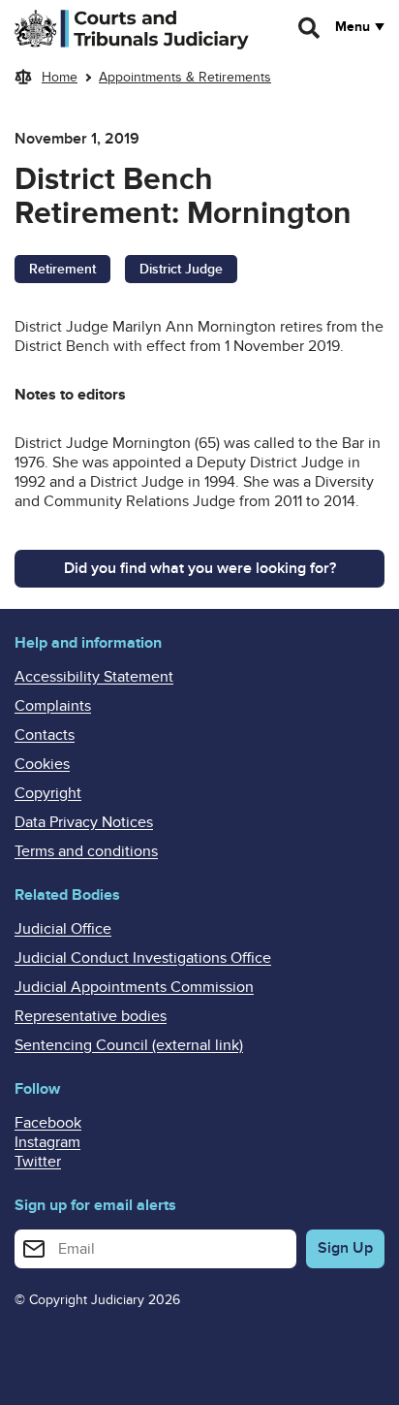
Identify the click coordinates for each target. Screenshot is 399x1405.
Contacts (45, 735)
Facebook (48, 1123)
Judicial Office (63, 929)
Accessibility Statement (94, 677)
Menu (352, 27)
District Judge (181, 269)
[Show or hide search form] (310, 28)
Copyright (48, 793)
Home (59, 77)
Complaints (53, 706)
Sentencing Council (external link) (129, 1045)
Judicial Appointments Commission (134, 987)
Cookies (42, 764)
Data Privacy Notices (84, 822)
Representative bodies (91, 1016)
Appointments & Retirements (185, 77)
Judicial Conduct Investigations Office (143, 958)
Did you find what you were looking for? (200, 568)
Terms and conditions (86, 851)
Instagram (47, 1142)
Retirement (62, 269)
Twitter (38, 1161)
